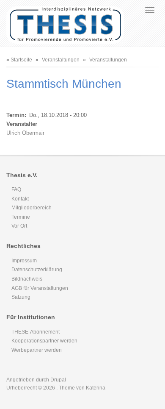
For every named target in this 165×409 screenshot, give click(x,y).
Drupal (58, 380)
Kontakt (20, 199)
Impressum (24, 261)
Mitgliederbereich (31, 208)
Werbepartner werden (36, 350)
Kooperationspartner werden (44, 341)
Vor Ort (19, 226)
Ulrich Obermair (25, 133)
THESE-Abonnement (35, 332)
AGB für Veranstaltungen (39, 288)
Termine (20, 217)
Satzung (20, 297)
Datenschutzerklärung (36, 270)
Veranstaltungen (61, 60)
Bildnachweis (26, 279)
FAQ (16, 189)
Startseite (21, 60)
